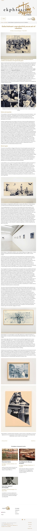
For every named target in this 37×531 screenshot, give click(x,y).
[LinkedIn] (33, 7)
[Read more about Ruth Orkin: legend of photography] (10, 480)
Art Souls (30, 524)
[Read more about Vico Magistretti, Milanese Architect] (27, 454)
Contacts (17, 513)
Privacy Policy (9, 525)
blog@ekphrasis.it (7, 524)
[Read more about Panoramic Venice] (10, 454)
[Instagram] (34, 8)
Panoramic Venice (6, 461)
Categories (17, 510)
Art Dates (12, 30)
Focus (30, 526)
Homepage (17, 508)
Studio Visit (30, 528)
